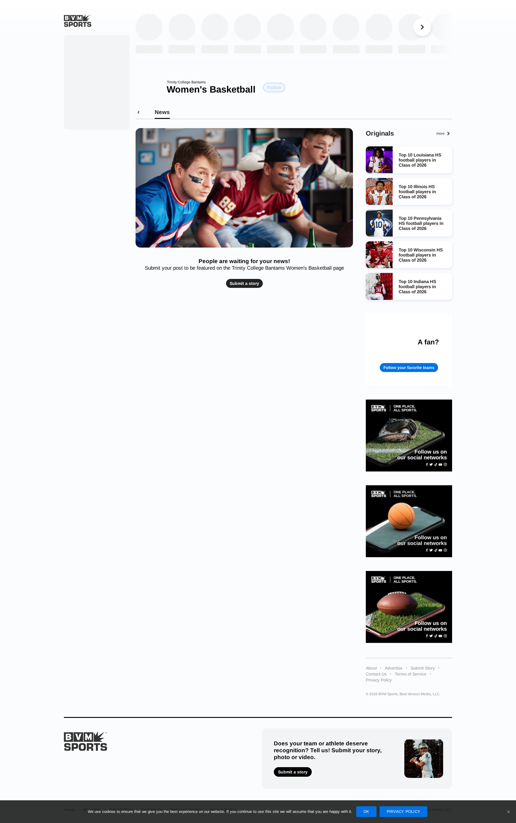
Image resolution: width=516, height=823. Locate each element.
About (371, 668)
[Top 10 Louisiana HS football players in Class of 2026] (379, 159)
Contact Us (376, 674)
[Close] (509, 812)
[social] (409, 436)
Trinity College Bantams (186, 82)
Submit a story (244, 283)
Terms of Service (410, 674)
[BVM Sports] (85, 741)
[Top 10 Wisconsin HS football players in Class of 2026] (379, 254)
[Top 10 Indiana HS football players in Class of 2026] (379, 286)
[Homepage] (77, 20)
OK (366, 811)
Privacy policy (403, 811)
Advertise (394, 668)
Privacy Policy (379, 680)
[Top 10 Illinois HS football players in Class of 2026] (379, 191)
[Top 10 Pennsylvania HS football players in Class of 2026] (379, 223)
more (440, 133)
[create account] (409, 350)
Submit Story (423, 668)
